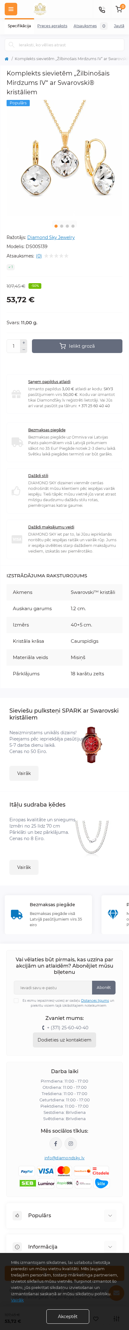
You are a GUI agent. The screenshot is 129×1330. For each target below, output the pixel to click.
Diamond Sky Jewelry (51, 237)
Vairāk (24, 773)
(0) (39, 256)
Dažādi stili (38, 475)
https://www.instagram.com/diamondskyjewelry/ (70, 1143)
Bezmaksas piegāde (46, 430)
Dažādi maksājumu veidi (51, 527)
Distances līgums (95, 1001)
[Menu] (11, 9)
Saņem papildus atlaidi (49, 381)
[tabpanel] (64, 158)
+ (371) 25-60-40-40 (67, 1028)
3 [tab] (67, 226)
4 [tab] (73, 226)
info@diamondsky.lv (64, 1158)
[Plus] (23, 342)
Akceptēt (68, 1316)
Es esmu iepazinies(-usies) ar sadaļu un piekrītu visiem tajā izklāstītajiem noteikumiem (68, 1003)
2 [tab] (61, 226)
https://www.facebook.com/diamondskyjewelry (55, 1143)
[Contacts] (102, 9)
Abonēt (104, 987)
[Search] (11, 45)
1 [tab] (56, 226)
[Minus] (23, 349)
